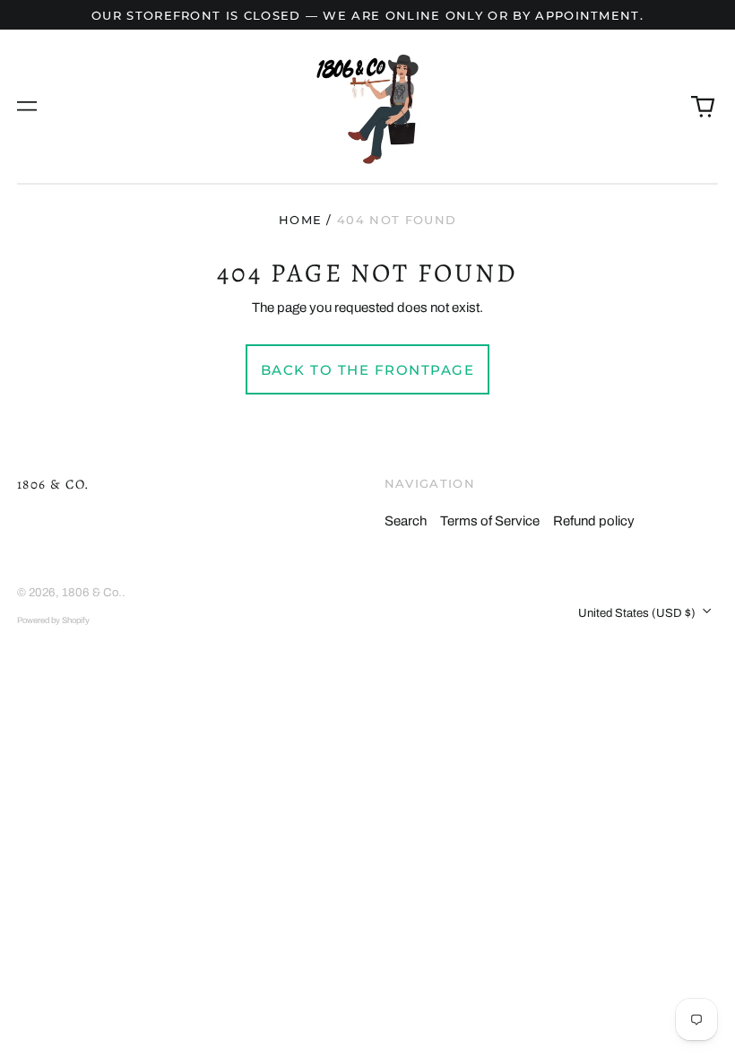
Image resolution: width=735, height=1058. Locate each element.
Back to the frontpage (368, 369)
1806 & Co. (54, 484)
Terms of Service (490, 521)
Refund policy (594, 521)
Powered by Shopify (53, 620)
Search (406, 521)
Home (300, 219)
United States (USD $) (638, 613)
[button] (703, 106)
